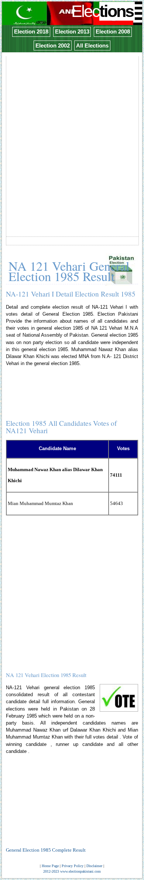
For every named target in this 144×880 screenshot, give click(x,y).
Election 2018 (31, 31)
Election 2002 (52, 45)
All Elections (92, 45)
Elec (102, 11)
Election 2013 (72, 31)
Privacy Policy (72, 866)
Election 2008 (113, 31)
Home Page (50, 866)
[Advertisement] (72, 129)
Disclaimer (94, 866)
